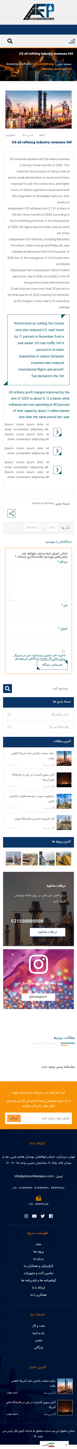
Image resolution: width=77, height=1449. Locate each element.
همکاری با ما (38, 1295)
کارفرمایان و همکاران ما (38, 1266)
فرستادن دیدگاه (52, 665)
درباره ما (38, 1259)
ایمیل (63, 628)
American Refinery (43, 503)
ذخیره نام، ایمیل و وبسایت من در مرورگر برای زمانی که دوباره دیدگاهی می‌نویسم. (40, 657)
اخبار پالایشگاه (60, 714)
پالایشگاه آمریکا (59, 727)
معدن (38, 1340)
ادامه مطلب (13, 765)
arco (42, 135)
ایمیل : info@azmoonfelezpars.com (38, 1176)
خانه (38, 1244)
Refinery (31, 527)
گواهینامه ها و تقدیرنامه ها (38, 1280)
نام (64, 605)
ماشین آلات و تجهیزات (38, 1273)
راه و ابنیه (38, 1333)
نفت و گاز (38, 1326)
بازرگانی (38, 1347)
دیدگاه (62, 562)
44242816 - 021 (38, 1204)
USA (52, 527)
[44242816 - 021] (38, 1198)
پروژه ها (38, 1251)
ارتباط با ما (38, 1287)
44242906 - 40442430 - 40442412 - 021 (38, 1188)
